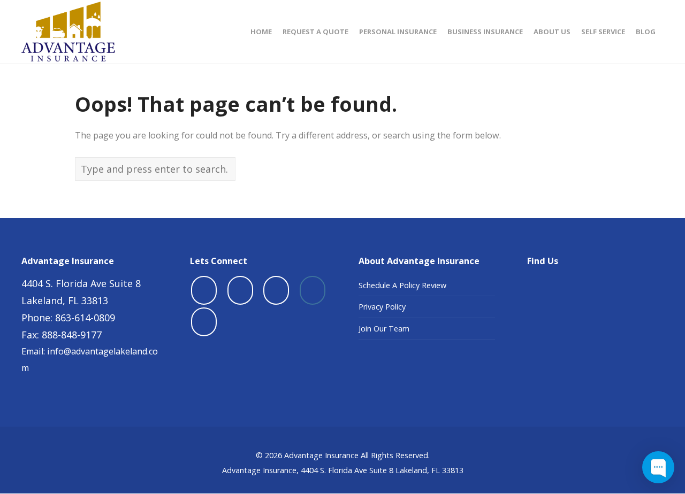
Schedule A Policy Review (402, 285)
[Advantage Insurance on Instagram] (312, 290)
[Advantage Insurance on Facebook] (204, 290)
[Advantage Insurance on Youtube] (276, 290)
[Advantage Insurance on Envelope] (204, 321)
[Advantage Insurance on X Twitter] (240, 290)
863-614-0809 (85, 317)
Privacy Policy (382, 307)
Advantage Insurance (321, 455)
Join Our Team (384, 328)
